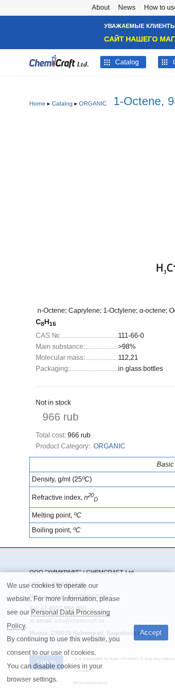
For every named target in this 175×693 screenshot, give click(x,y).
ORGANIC (93, 103)
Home (37, 103)
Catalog (62, 103)
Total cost (51, 435)
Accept (151, 632)
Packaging (53, 368)
